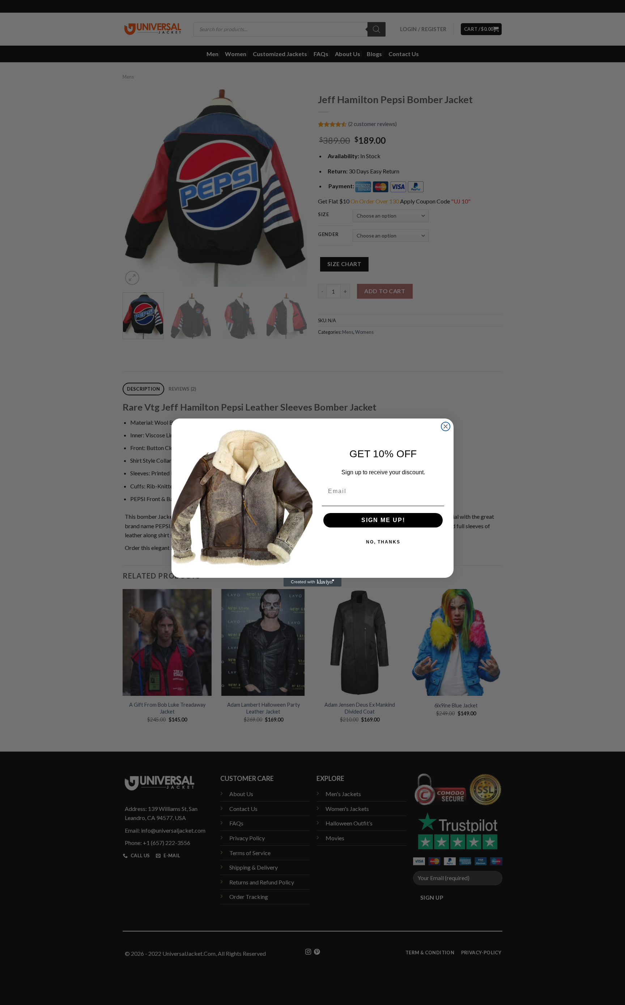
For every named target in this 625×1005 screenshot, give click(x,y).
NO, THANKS (383, 541)
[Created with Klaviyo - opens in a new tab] (312, 582)
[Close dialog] (445, 426)
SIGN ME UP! (383, 520)
